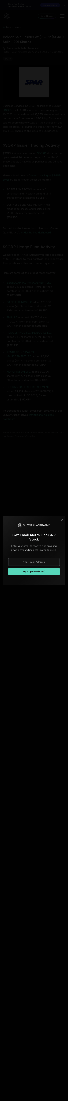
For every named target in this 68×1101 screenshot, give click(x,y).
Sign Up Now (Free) (34, 571)
